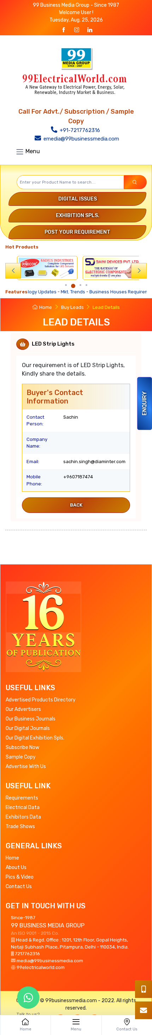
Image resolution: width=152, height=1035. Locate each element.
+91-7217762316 (79, 130)
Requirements (22, 798)
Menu (32, 151)
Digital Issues (77, 199)
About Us (16, 868)
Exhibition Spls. (77, 216)
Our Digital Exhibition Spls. (35, 738)
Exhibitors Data (23, 817)
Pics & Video (20, 877)
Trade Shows (20, 827)
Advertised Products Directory (41, 700)
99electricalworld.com (41, 967)
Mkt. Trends (57, 291)
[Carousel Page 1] (66, 285)
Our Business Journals (30, 719)
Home (45, 307)
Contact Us (19, 887)
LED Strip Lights (53, 344)
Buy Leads (72, 307)
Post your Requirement (77, 232)
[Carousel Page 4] (86, 285)
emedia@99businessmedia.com (80, 139)
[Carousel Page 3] (80, 285)
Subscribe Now (22, 747)
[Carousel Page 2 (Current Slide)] (73, 286)
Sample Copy (21, 757)
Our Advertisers (23, 709)
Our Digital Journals (28, 728)
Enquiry (144, 403)
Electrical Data (23, 807)
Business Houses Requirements (108, 291)
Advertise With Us (26, 767)
